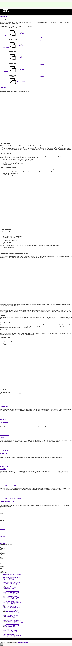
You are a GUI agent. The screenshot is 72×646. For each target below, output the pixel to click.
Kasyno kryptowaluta (6, 14)
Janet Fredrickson (6, 574)
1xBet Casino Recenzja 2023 (8, 501)
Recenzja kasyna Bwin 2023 (15, 584)
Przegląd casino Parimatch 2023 (16, 627)
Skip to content (3, 1)
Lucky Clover (4, 422)
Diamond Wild (4, 406)
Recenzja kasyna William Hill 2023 (16, 600)
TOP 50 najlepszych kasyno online (16, 574)
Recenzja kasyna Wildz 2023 (15, 582)
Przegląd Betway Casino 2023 (15, 625)
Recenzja (42, 28)
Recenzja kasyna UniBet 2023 (15, 602)
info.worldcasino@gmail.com (23, 642)
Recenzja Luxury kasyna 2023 (15, 610)
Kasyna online (5, 9)
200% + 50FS (21, 45)
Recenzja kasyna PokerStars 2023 (16, 589)
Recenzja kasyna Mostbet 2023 (15, 620)
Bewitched (3, 469)
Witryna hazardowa (6, 11)
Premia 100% (21, 33)
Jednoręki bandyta (6, 12)
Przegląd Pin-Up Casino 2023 (8, 486)
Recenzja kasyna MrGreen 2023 (15, 597)
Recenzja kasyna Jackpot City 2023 (11, 581)
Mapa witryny (5, 638)
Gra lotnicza (5, 10)
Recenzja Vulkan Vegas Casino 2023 (16, 622)
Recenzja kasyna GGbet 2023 (15, 615)
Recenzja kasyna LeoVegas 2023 (16, 592)
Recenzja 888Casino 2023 (14, 617)
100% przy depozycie (21, 81)
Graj (40, 28)
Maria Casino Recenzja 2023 (15, 612)
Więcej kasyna (3, 87)
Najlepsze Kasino (6, 582)
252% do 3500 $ (21, 69)
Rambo (2, 438)
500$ (21, 57)
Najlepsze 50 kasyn (4, 16)
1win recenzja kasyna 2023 (15, 577)
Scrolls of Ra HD (5, 453)
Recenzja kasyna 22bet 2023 (15, 587)
